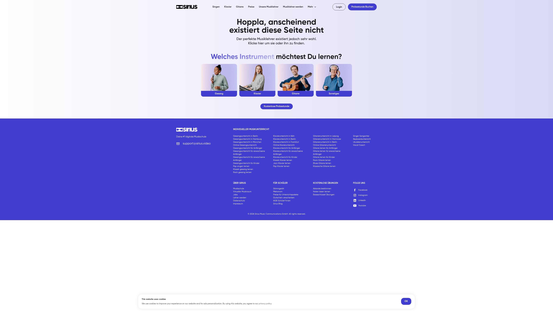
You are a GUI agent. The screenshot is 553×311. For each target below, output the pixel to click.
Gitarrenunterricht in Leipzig (326, 136)
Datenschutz (239, 201)
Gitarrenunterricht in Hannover (327, 139)
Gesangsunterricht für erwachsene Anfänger (249, 152)
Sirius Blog (278, 204)
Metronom (277, 192)
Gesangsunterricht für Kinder (246, 163)
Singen (216, 7)
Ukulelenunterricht (361, 142)
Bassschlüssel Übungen (324, 195)
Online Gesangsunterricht (245, 145)
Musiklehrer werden (293, 7)
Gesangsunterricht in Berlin (245, 136)
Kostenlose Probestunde (276, 106)
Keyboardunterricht (362, 139)
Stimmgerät (278, 189)
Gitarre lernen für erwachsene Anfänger (326, 152)
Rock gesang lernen (242, 172)
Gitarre (240, 7)
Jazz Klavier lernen (281, 163)
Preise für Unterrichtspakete (285, 195)
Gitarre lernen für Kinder (324, 157)
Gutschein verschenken (284, 198)
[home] (186, 7)
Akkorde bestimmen (322, 189)
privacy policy (265, 304)
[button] (312, 7)
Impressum (238, 204)
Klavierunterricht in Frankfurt (286, 142)
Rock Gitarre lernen (322, 160)
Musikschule (238, 189)
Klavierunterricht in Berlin (284, 139)
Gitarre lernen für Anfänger (325, 148)
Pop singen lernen (241, 166)
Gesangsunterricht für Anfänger (247, 148)
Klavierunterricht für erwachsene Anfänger (288, 152)
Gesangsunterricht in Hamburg (247, 139)
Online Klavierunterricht (284, 145)
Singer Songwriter (361, 136)
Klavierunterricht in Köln (284, 136)
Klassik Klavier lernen (282, 160)
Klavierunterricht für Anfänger (286, 148)
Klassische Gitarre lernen (324, 166)
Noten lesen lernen (321, 192)
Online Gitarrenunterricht (324, 145)
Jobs (235, 195)
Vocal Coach (359, 145)
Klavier (227, 7)
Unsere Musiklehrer (268, 7)
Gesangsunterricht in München (247, 142)
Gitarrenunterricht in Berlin (325, 142)
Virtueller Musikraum (242, 192)
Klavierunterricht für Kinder (285, 157)
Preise (251, 7)
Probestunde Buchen (362, 7)
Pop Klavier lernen (281, 166)
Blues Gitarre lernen (322, 163)
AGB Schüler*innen (281, 201)
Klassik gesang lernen (243, 169)
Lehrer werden (239, 198)
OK (406, 301)
